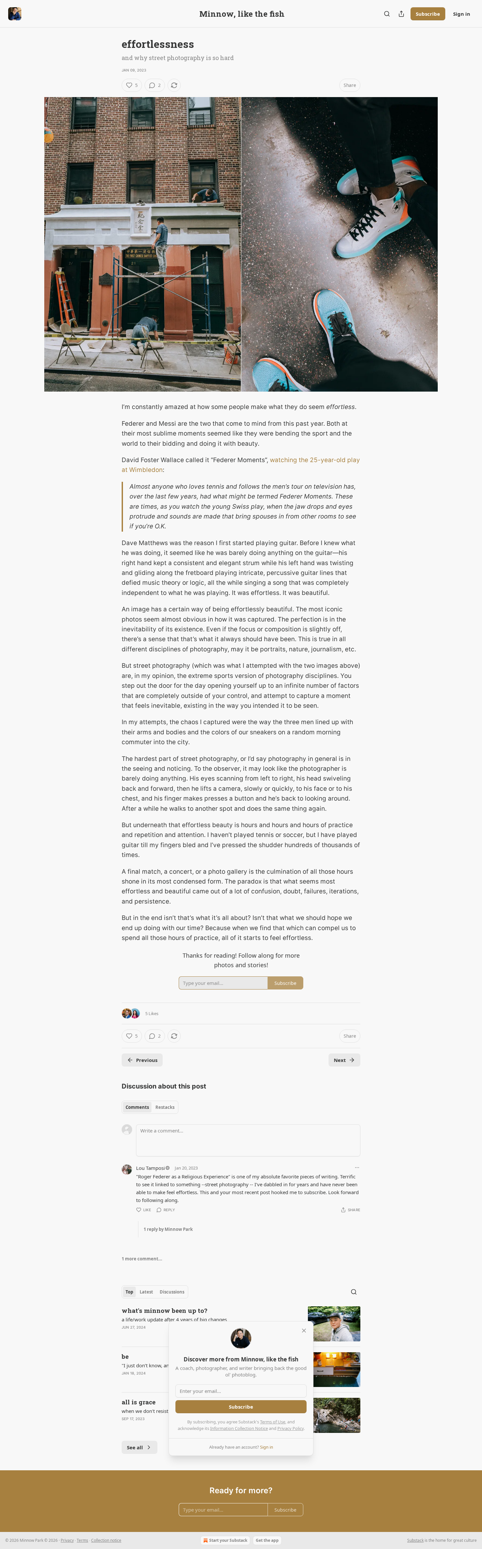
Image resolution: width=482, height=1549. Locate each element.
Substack (415, 1540)
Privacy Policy (290, 1428)
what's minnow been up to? (164, 1310)
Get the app (267, 1540)
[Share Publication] (401, 13)
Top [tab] (129, 1292)
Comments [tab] (137, 1107)
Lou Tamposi (150, 1168)
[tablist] (150, 1107)
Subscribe (428, 13)
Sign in (461, 13)
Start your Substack (228, 1540)
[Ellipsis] (357, 1167)
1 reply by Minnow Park (168, 1229)
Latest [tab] (146, 1292)
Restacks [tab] (164, 1107)
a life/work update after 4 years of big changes (174, 1319)
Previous (146, 1060)
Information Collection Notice (239, 1428)
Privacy (67, 1540)
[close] (304, 1330)
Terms (82, 1540)
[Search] (386, 13)
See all (135, 1447)
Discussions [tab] (172, 1292)
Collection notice (106, 1540)
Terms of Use (272, 1422)
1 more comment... (142, 1259)
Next (340, 1060)
